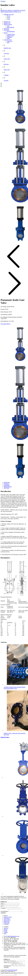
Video (8, 38)
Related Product (8, 486)
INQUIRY (6, 488)
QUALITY (22, 10)
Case (8, 26)
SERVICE (16, 10)
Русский (8, 970)
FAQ (8, 42)
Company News (11, 34)
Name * (3, 903)
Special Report (10, 27)
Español (15, 970)
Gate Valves (7, 918)
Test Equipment (11, 31)
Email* (5, 962)
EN (13, 14)
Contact (6, 932)
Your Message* (4, 911)
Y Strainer (6, 924)
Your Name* (7, 961)
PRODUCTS (4, 10)
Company (3, 908)
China (11, 970)
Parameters (6, 483)
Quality (5, 930)
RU (9, 17)
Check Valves (7, 919)
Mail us (8, 323)
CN (9, 16)
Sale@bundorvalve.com (13, 936)
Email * (2, 905)
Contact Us (9, 41)
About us (6, 928)
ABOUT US (11, 10)
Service (5, 929)
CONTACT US (17, 11)
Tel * (2, 906)
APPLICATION (8, 11)
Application (6, 485)
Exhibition (9, 37)
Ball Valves (6, 921)
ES (9, 19)
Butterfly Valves (8, 917)
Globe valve (7, 922)
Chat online (3, 323)
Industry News (10, 35)
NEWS (2, 11)
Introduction (7, 482)
